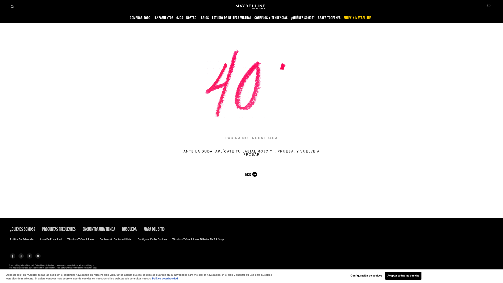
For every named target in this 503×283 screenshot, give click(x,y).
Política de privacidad (22, 239)
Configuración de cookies (152, 239)
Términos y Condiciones (80, 239)
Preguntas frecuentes (59, 229)
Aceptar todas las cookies (403, 275)
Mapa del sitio (154, 229)
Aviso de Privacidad (51, 239)
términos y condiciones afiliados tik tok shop (198, 239)
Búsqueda (129, 229)
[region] (251, 276)
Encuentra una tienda (99, 229)
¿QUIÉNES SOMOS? (22, 229)
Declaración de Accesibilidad (116, 239)
